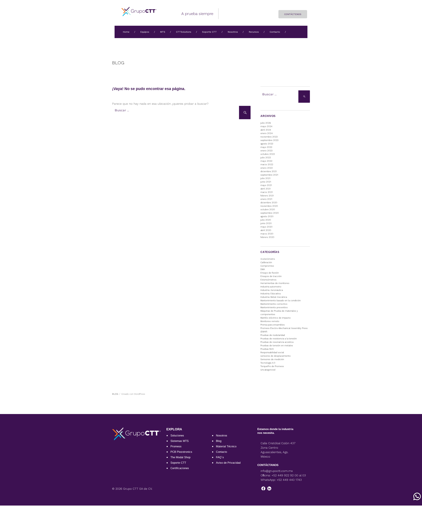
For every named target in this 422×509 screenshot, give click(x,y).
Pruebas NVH (267, 349)
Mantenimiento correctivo (273, 304)
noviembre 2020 (269, 206)
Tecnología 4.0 (267, 363)
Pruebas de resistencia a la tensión (278, 338)
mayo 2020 (266, 227)
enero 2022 (266, 168)
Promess (175, 446)
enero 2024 (266, 133)
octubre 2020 (267, 209)
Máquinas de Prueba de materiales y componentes (279, 313)
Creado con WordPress (133, 394)
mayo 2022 (266, 161)
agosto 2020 (266, 216)
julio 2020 (265, 220)
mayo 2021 (266, 185)
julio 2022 (265, 157)
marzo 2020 (266, 233)
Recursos (254, 32)
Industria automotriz (270, 286)
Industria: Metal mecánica (273, 297)
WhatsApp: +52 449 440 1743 (281, 479)
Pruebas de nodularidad (272, 335)
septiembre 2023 (269, 140)
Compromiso (267, 266)
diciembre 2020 (268, 202)
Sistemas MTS (179, 441)
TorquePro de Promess (272, 366)
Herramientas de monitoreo (274, 283)
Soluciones (177, 435)
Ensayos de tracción (271, 276)
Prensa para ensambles (272, 325)
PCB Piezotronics (181, 451)
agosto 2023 (266, 143)
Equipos (144, 32)
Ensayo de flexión (269, 273)
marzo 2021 (266, 192)
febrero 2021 (267, 195)
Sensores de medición (272, 359)
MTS (162, 32)
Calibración (266, 262)
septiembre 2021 (269, 175)
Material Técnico (226, 446)
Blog (218, 441)
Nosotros (233, 32)
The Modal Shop (180, 457)
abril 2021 (265, 188)
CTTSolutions (183, 32)
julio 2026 (265, 123)
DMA (262, 269)
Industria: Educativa (270, 293)
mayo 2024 (266, 126)
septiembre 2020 (269, 213)
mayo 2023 (266, 147)
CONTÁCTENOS (292, 14)
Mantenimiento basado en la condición (280, 300)
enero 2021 (266, 199)
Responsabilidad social (272, 352)
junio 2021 (265, 182)
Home (126, 32)
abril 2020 (265, 230)
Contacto (275, 32)
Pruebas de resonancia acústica (276, 342)
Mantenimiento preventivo (274, 307)
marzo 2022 (266, 164)
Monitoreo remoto (269, 321)
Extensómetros (268, 279)
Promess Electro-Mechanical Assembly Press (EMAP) (284, 330)
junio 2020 (266, 223)
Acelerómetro (267, 259)
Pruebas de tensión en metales (276, 345)
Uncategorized (267, 370)
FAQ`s (220, 457)
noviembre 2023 (269, 137)
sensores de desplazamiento (275, 356)
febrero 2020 (267, 237)
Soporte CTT (209, 32)
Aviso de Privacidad (228, 462)
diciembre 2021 (268, 171)
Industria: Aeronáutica (271, 290)
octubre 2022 (267, 154)
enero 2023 (266, 150)
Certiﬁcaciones (179, 468)
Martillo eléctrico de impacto (275, 318)
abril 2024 (265, 130)
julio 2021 (265, 178)
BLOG (118, 62)
